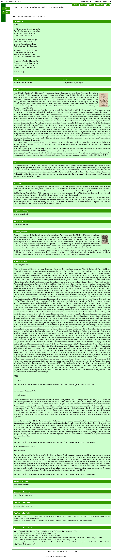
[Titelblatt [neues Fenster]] (104, 106)
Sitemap (84, 4)
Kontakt (75, 4)
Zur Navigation (15, 1)
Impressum (100, 4)
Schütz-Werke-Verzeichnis (28, 7)
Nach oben (51, 551)
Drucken (61, 551)
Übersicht (6, 12)
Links (91, 4)
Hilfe (108, 4)
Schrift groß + (106, 1)
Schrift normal (95, 1)
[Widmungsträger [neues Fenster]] (106, 243)
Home (6, 8)
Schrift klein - (84, 1)
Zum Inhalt (5, 1)
